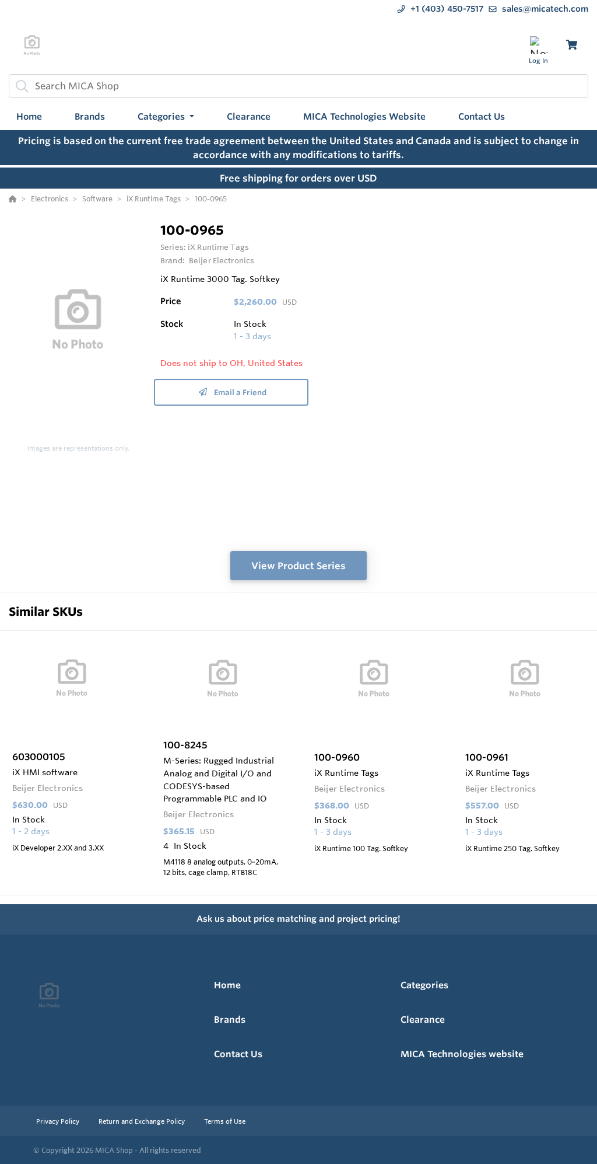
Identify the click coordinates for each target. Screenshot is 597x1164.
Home (227, 985)
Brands (229, 1019)
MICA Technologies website (462, 1054)
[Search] (19, 85)
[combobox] (298, 86)
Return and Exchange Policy (143, 1121)
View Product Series (298, 565)
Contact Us (238, 1054)
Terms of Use (224, 1121)
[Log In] (538, 44)
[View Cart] (571, 44)
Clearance (423, 1019)
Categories (424, 985)
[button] (165, 117)
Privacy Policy (58, 1121)
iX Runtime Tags (218, 247)
